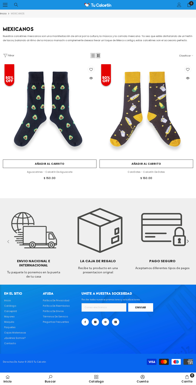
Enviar (140, 307)
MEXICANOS (17, 13)
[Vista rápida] (91, 78)
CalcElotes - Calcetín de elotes (146, 172)
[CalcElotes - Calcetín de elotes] (146, 111)
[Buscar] (16, 4)
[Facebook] (85, 322)
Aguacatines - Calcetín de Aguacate (49, 172)
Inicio (3, 13)
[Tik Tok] (115, 322)
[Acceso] (179, 5)
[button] (93, 55)
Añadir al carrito (50, 164)
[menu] (5, 4)
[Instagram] (95, 322)
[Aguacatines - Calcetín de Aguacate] (49, 111)
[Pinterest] (105, 322)
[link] (33, 240)
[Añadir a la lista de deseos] (91, 69)
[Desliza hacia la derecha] (187, 241)
